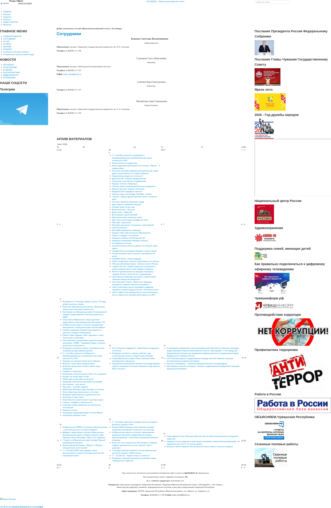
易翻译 (40, 506)
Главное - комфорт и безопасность (77, 402)
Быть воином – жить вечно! (74, 384)
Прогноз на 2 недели (25, 3)
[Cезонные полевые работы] (271, 457)
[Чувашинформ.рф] (274, 306)
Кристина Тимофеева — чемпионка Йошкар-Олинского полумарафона (197, 363)
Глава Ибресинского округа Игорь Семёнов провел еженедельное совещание (133, 359)
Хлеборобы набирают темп (74, 415)
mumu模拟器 (12, 506)
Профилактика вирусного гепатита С (127, 176)
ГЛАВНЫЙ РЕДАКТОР (12, 36)
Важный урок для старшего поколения (128, 188)
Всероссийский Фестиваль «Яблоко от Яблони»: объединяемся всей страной (83, 446)
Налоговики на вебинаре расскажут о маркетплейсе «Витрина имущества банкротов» (134, 277)
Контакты (7, 19)
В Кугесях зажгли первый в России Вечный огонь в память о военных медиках (200, 446)
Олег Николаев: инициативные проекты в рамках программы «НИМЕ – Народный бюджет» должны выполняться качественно (84, 343)
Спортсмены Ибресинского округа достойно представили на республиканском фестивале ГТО (84, 320)
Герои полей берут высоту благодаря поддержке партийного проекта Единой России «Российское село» (135, 288)
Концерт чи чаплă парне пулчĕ (76, 376)
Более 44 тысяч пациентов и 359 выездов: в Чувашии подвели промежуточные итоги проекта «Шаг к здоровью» (134, 445)
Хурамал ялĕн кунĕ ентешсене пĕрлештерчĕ (131, 232)
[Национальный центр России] (264, 214)
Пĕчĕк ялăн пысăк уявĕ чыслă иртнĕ (78, 379)
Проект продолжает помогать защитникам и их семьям (135, 261)
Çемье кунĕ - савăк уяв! (122, 212)
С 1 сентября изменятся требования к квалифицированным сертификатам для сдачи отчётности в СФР (132, 158)
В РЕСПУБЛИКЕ (10, 67)
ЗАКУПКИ (7, 46)
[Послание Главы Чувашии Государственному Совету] (267, 76)
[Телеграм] (24, 108)
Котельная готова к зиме (73, 397)
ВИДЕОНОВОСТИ (10, 75)
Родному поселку (70, 410)
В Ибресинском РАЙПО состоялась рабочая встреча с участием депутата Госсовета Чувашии (85, 428)
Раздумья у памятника (72, 371)
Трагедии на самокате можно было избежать (82, 361)
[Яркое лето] (270, 101)
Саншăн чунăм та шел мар (123, 207)
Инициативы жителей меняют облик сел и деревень (85, 373)
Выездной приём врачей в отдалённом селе (81, 394)
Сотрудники (69, 33)
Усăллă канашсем (119, 227)
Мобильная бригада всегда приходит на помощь (83, 389)
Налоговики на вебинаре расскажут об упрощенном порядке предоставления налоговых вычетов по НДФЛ (85, 314)
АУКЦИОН (7, 49)
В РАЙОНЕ (7, 69)
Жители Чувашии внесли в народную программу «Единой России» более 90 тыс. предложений (132, 272)
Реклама (6, 14)
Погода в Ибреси (16, 1)
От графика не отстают (122, 243)
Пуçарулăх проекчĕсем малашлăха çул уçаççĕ (82, 381)
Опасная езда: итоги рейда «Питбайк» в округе (132, 194)
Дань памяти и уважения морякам (126, 204)
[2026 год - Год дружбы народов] (264, 128)
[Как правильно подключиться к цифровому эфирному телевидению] (272, 283)
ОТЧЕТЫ (7, 44)
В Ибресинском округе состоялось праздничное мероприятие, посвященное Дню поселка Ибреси (84, 326)
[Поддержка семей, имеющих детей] (261, 256)
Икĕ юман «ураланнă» (121, 222)
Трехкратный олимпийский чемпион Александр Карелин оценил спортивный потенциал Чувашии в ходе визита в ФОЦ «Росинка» (136, 366)
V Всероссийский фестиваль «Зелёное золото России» (135, 263)
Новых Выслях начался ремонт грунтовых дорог (83, 399)
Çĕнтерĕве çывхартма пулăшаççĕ (126, 230)
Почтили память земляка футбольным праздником (133, 186)
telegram (28, 506)
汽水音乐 (3, 506)
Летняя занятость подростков (124, 163)
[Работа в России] (293, 405)
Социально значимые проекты (16, 51)
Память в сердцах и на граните (125, 235)
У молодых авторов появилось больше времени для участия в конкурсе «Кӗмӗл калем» (134, 451)
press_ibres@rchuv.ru (72, 74)
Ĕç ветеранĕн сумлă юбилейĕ (124, 214)
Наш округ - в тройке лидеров (75, 386)
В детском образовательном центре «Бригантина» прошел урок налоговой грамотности (84, 307)
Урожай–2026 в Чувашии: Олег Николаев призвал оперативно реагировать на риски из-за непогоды (133, 428)
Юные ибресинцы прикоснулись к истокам (81, 392)
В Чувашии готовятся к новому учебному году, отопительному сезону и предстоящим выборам (132, 354)
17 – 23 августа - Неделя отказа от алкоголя (130, 455)
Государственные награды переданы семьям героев (134, 250)
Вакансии (7, 24)
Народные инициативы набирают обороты (130, 240)
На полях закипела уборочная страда (128, 201)
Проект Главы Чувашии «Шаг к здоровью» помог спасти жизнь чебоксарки (83, 336)
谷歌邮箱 (21, 506)
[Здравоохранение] (266, 238)
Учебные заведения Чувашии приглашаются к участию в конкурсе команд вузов (82, 331)
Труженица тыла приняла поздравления (129, 181)
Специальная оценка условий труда (18, 54)
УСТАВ (6, 41)
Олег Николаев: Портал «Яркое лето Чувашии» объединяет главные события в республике (132, 283)
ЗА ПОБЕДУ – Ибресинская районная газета (165, 1)
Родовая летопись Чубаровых (124, 183)
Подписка (7, 17)
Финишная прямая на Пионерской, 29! (128, 238)
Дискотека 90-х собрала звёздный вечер (129, 178)
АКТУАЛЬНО (8, 64)
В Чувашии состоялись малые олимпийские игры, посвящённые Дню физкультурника (84, 349)
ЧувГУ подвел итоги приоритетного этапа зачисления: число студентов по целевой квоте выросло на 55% (135, 293)
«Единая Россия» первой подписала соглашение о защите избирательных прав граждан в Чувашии (133, 267)
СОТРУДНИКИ (9, 38)
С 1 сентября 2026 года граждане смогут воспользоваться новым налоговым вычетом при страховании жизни (83, 453)
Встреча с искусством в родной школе (79, 363)
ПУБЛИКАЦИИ (9, 77)
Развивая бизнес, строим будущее (126, 258)
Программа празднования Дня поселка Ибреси (83, 412)
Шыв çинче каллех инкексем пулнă (127, 217)
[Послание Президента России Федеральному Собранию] (264, 47)
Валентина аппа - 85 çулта (123, 209)
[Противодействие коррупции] (293, 331)
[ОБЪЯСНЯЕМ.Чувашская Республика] (271, 430)
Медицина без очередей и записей (127, 191)
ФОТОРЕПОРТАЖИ (11, 72)
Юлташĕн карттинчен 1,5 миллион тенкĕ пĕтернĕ (133, 225)
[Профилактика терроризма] (293, 371)
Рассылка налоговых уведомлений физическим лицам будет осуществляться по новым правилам (135, 172)
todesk (35, 506)
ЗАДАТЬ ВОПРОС (10, 22)
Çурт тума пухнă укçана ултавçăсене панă (130, 219)
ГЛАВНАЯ (7, 11)
